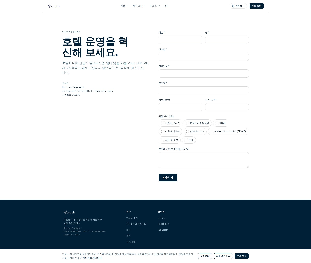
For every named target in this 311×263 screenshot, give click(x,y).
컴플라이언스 (197, 131)
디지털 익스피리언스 (136, 223)
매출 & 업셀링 (172, 131)
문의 (166, 5)
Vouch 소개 (132, 218)
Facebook (163, 223)
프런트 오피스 (172, 122)
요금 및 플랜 (171, 139)
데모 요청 (256, 6)
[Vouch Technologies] (53, 6)
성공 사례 (130, 241)
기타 (191, 139)
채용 (128, 229)
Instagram (163, 229)
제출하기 (168, 177)
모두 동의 (241, 256)
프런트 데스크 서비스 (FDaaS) (230, 131)
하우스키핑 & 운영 (199, 122)
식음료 (223, 122)
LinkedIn (162, 218)
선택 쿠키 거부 (223, 256)
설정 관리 (205, 256)
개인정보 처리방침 (92, 257)
